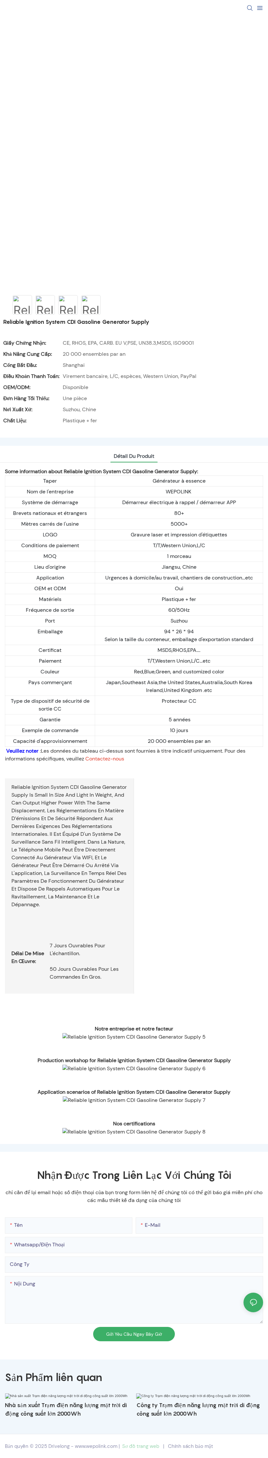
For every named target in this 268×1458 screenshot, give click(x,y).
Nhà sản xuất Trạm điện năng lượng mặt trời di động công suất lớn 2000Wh (66, 1409)
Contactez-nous (104, 758)
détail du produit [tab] (134, 456)
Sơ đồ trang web (140, 1446)
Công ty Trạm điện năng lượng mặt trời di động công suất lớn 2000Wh (198, 1409)
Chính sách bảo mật (190, 1446)
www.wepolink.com (96, 1446)
